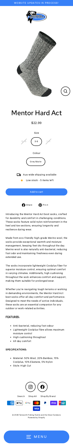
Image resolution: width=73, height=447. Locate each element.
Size (36, 133)
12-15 (23, 141)
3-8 (36, 141)
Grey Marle (35, 161)
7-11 (48, 141)
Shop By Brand (48, 396)
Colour (36, 153)
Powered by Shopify (36, 417)
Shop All (32, 396)
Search (21, 396)
